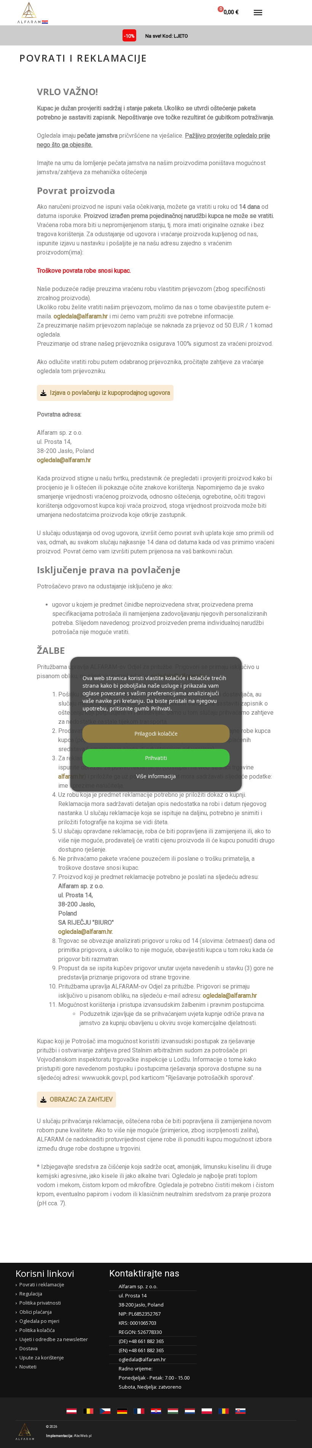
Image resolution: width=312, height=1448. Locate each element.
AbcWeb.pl (83, 1436)
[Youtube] (289, 1431)
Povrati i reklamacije (41, 1284)
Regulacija (30, 1293)
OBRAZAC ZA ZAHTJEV (81, 1099)
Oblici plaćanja (35, 1311)
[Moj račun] (195, 12)
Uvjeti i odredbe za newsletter (53, 1339)
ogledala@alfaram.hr (81, 316)
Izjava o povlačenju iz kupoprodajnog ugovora (110, 392)
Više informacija (156, 776)
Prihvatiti (156, 757)
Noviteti (28, 1366)
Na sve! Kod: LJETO (166, 36)
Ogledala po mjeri (39, 1321)
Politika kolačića (37, 1330)
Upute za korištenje (41, 1357)
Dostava (28, 1348)
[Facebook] (260, 1431)
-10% (129, 36)
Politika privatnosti (40, 1302)
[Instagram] (275, 1431)
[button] (177, 12)
